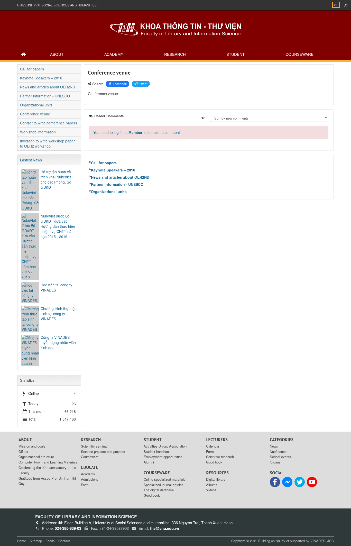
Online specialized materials (165, 479)
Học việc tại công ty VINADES (56, 287)
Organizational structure (36, 456)
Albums (211, 484)
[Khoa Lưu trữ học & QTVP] (175, 28)
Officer (23, 451)
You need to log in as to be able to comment (136, 132)
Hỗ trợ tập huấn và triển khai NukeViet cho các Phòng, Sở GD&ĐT (56, 179)
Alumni (149, 462)
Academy (113, 54)
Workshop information (38, 131)
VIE (336, 5)
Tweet (143, 83)
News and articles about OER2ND (120, 177)
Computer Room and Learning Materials (48, 462)
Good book (152, 495)
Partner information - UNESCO (117, 184)
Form (85, 484)
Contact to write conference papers (48, 122)
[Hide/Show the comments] (203, 117)
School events (280, 456)
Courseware (299, 54)
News (274, 446)
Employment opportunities (163, 456)
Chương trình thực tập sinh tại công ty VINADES (59, 313)
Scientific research (220, 456)
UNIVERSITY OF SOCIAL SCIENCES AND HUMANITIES (57, 5)
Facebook (120, 83)
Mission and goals (32, 446)
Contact (64, 540)
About (56, 54)
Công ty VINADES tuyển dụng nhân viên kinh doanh (58, 342)
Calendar (212, 446)
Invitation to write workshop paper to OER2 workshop (47, 143)
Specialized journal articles (163, 484)
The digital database (159, 489)
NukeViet (282, 540)
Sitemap (36, 540)
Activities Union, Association (165, 446)
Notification (278, 451)
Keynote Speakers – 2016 (113, 169)
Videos (211, 489)
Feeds (50, 540)
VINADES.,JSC (322, 540)
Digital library (215, 479)
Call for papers (104, 162)
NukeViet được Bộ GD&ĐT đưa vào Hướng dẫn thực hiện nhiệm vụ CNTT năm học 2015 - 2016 (58, 226)
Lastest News (31, 159)
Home (21, 540)
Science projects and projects (103, 451)
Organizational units (109, 191)
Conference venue (35, 113)
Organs (275, 462)
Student (235, 54)
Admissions (89, 479)
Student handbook (157, 451)
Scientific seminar (94, 446)
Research (175, 54)
